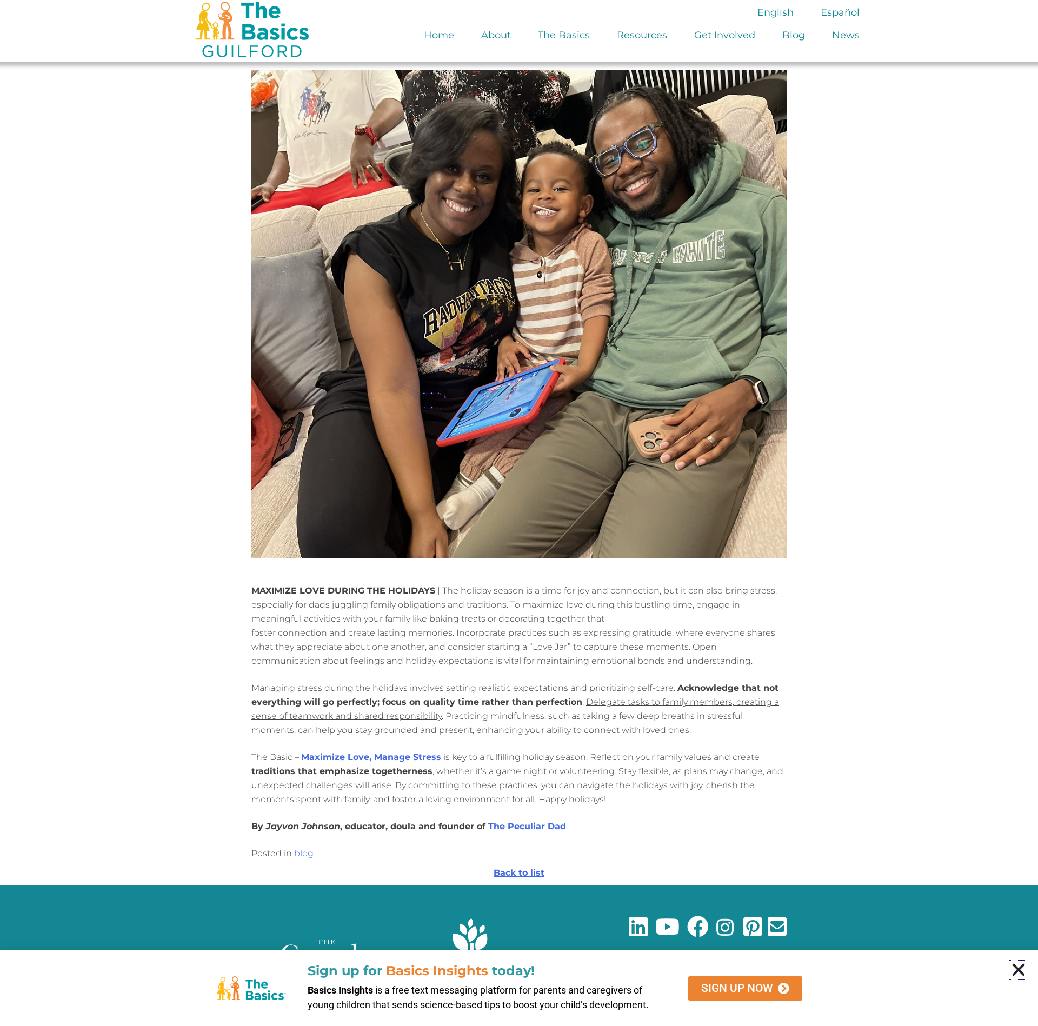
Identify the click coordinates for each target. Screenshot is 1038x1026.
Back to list (519, 873)
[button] (1018, 969)
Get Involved (724, 35)
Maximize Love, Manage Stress (371, 757)
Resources (642, 35)
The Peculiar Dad (527, 826)
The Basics (564, 35)
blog (304, 853)
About (496, 35)
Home (439, 35)
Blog (793, 35)
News (846, 35)
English (775, 12)
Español (840, 12)
